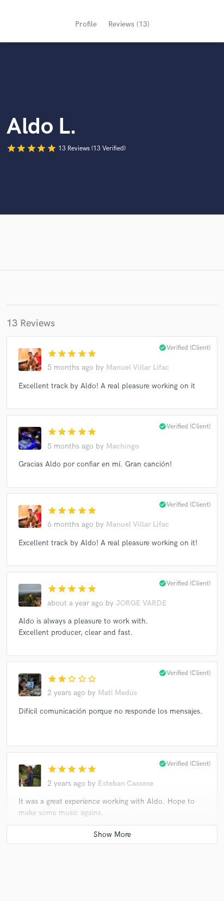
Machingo (122, 446)
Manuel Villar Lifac (137, 367)
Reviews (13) (129, 24)
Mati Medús (117, 692)
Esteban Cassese (125, 783)
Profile (86, 24)
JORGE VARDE (141, 603)
